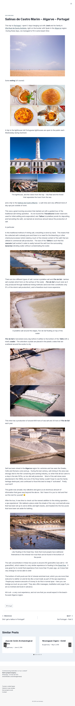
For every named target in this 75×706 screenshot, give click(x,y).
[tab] (33, 654)
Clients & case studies (8, 688)
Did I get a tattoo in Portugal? (13, 617)
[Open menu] (71, 3)
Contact (4, 692)
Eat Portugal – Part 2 (65, 617)
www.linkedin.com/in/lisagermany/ (12, 676)
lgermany (10, 647)
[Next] (69, 645)
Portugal (9, 606)
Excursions (9, 15)
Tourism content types (8, 686)
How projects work (7, 690)
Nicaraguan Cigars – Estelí (54, 641)
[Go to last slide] (5, 645)
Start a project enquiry (9, 672)
